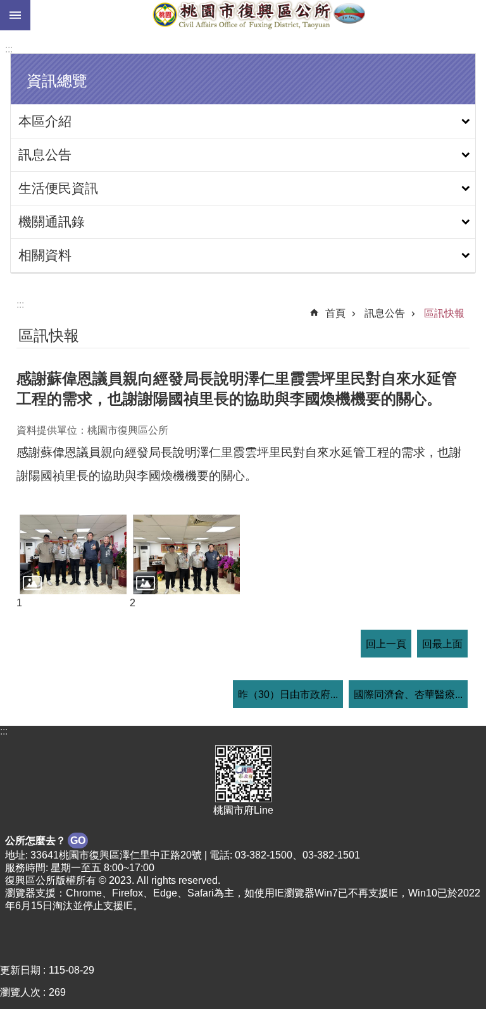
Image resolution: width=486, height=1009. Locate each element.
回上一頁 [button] (386, 644)
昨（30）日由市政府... (288, 694)
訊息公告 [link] (45, 154)
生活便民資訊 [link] (58, 188)
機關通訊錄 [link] (51, 221)
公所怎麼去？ (45, 840)
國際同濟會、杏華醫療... (408, 694)
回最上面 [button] (442, 644)
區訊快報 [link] (444, 313)
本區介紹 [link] (45, 121)
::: (9, 49)
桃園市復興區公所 (258, 15)
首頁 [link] (335, 313)
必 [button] (15, 15)
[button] (73, 555)
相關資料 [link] (45, 255)
